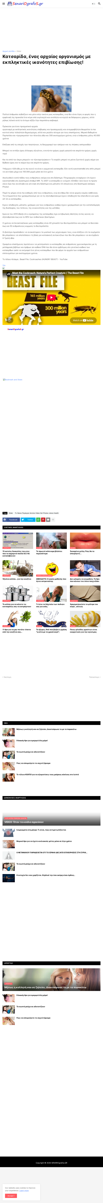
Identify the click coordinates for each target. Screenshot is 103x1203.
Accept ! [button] (11, 1196)
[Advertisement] (51, 29)
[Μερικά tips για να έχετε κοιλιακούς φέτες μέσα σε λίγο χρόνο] (9, 844)
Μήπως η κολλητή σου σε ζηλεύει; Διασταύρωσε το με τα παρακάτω (46, 729)
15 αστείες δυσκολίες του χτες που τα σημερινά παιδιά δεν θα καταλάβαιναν (16, 553)
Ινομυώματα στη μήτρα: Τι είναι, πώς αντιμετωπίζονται (41, 830)
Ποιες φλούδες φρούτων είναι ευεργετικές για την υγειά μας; (83, 630)
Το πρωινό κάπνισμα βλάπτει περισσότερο (49, 552)
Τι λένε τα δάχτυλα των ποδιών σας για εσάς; (50, 605)
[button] (3, 4)
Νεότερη (7, 677)
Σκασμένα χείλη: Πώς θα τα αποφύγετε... (82, 552)
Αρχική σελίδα (9, 51)
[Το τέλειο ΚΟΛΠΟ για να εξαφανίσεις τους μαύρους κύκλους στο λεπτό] (9, 777)
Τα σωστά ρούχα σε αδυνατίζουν (30, 752)
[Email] (48, 520)
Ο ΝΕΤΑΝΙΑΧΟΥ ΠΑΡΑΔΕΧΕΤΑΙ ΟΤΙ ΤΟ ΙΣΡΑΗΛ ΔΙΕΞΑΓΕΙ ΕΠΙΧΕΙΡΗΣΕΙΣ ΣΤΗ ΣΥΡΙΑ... (51, 852)
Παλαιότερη (94, 677)
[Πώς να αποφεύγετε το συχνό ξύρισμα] (9, 766)
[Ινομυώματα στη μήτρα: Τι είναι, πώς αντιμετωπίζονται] (9, 833)
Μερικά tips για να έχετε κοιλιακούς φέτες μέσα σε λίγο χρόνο (44, 841)
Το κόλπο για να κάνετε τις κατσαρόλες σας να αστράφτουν (17, 605)
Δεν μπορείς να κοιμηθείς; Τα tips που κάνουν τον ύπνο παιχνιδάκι (84, 580)
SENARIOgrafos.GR (59, 1163)
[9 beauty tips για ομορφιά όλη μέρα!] (9, 743)
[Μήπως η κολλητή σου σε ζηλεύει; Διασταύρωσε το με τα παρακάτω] (9, 732)
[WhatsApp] (38, 520)
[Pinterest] (43, 520)
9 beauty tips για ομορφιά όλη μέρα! (32, 740)
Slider (19, 51)
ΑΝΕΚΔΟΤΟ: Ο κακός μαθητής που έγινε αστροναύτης (51, 580)
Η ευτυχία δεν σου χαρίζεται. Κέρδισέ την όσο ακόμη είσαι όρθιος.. (45, 875)
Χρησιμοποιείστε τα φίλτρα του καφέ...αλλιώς (84, 605)
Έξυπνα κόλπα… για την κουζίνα (17, 579)
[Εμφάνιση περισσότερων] (53, 520)
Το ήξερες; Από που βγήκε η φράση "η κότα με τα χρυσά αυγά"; (51, 630)
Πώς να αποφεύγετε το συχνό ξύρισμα (33, 763)
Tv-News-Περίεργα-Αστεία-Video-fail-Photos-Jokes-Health (37, 513)
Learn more (24, 1190)
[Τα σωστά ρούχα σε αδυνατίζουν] (9, 755)
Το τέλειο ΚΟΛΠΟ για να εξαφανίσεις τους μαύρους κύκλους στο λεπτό (47, 774)
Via (4, 265)
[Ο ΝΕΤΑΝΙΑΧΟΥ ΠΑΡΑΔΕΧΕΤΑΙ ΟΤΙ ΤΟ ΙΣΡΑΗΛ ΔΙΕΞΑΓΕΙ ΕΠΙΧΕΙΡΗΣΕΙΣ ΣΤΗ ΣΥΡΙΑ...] (9, 855)
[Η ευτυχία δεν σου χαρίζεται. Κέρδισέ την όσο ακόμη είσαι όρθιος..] (9, 878)
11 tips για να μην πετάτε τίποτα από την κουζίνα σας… (17, 630)
